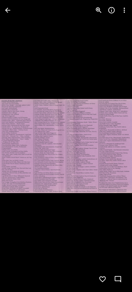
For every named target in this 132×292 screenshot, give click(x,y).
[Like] (102, 279)
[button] (18, 146)
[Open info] (111, 10)
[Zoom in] (98, 10)
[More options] (124, 10)
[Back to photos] (7, 10)
